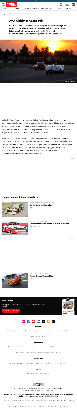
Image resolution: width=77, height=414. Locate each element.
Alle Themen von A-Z (26, 347)
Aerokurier (7, 400)
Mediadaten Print (45, 373)
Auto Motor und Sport (19, 400)
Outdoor (33, 406)
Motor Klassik (29, 363)
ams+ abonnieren (49, 331)
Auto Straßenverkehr (51, 363)
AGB (52, 347)
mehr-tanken (68, 400)
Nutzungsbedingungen (63, 347)
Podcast (20, 331)
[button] (38, 61)
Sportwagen (68, 8)
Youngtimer (39, 363)
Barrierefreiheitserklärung (46, 352)
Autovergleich (37, 331)
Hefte (36, 1)
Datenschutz (20, 352)
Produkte (42, 1)
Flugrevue (52, 400)
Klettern (59, 400)
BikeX (29, 400)
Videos (4, 8)
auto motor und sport (16, 363)
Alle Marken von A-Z (12, 347)
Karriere (58, 352)
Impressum (45, 347)
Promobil (41, 406)
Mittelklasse (44, 8)
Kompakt (34, 8)
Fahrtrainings (11, 331)
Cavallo (45, 400)
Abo (73, 4)
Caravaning (36, 400)
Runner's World (51, 406)
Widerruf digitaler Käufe (38, 336)
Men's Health (13, 406)
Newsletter (28, 331)
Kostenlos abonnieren (11, 311)
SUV (51, 8)
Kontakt (37, 347)
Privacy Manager (31, 352)
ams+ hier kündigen (62, 331)
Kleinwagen (26, 8)
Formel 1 (17, 8)
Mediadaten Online (32, 373)
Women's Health (63, 406)
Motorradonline (24, 406)
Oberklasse (59, 8)
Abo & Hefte (63, 363)
